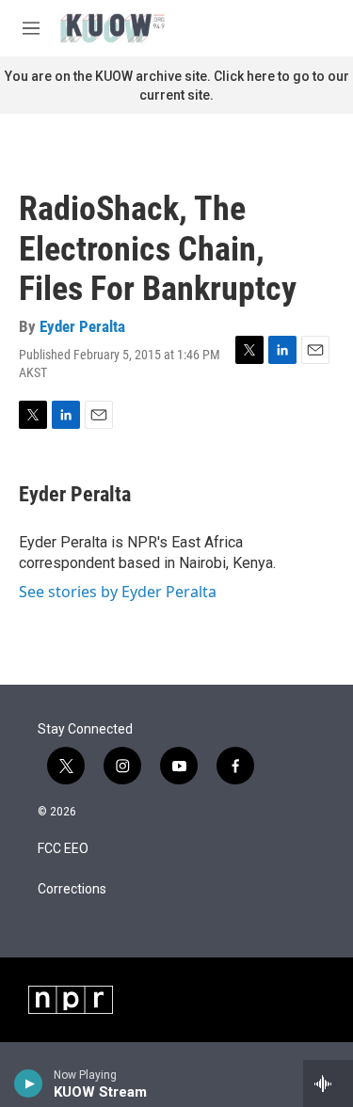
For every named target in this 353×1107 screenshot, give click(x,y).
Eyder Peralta (82, 326)
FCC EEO (63, 849)
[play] (28, 1083)
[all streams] (328, 1083)
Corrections (72, 889)
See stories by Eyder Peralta (118, 591)
